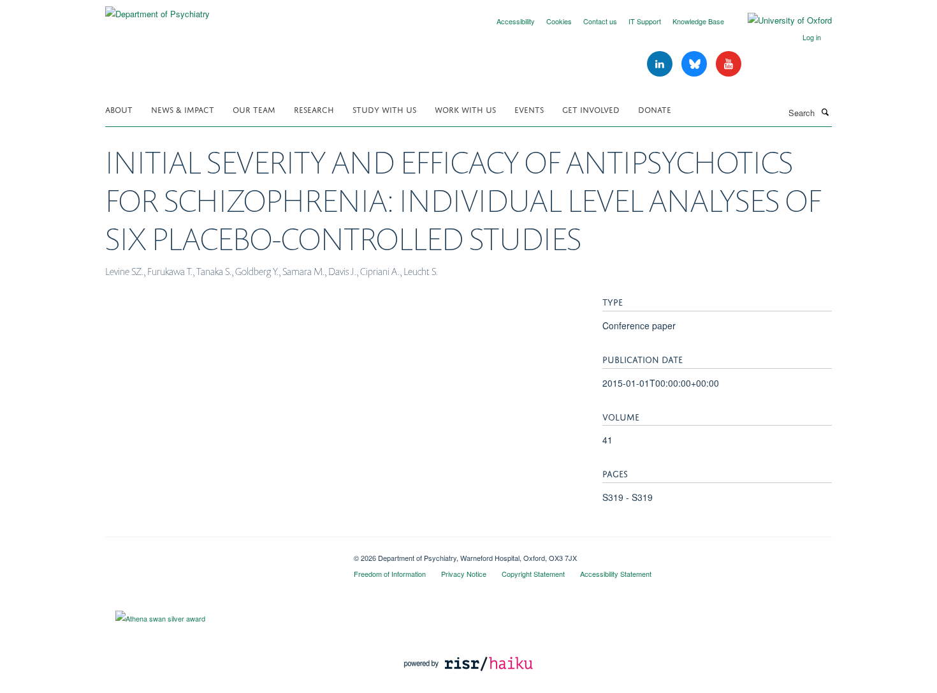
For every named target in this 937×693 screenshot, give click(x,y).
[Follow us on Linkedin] (661, 64)
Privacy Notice (463, 574)
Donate (654, 109)
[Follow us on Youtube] (728, 64)
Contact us (600, 21)
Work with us (465, 109)
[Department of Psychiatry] (157, 9)
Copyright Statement (533, 574)
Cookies (559, 21)
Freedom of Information (390, 574)
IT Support (644, 21)
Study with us (384, 109)
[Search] (825, 112)
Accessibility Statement (615, 574)
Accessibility (516, 21)
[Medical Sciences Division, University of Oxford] (220, 553)
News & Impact (182, 109)
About (119, 109)
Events (529, 109)
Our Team (254, 109)
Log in (812, 37)
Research (314, 109)
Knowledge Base (698, 21)
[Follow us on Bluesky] (695, 64)
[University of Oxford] (780, 20)
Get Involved (591, 109)
